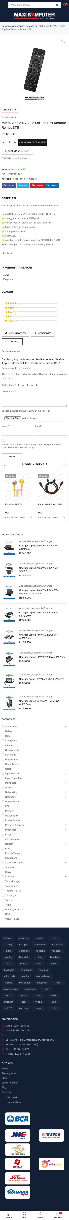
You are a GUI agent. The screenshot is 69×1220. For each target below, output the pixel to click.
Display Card (12, 750)
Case (8, 736)
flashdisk (56, 950)
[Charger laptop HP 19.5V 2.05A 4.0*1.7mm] (9, 680)
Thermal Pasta (13, 890)
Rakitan (9, 843)
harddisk (23, 957)
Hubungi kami (14, 1102)
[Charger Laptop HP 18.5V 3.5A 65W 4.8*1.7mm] (9, 636)
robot (38, 995)
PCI (7, 806)
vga (39, 1008)
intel (38, 963)
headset (54, 957)
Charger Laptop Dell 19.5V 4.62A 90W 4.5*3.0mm (39, 703)
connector (40, 944)
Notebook (10, 797)
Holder (8, 768)
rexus (23, 995)
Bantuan (6, 1092)
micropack (26, 970)
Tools (8, 904)
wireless (54, 1008)
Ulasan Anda (9, 391)
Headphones (12, 764)
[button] (63, 41)
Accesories (18, 26)
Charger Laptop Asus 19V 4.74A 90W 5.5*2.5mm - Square (38, 592)
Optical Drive (12, 801)
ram (47, 989)
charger (23, 944)
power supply (11, 989)
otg (58, 982)
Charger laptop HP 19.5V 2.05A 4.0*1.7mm (41, 679)
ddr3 (8, 950)
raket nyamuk (12, 839)
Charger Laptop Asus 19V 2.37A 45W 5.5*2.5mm (38, 570)
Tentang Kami (9, 1073)
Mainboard (10, 782)
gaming (8, 957)
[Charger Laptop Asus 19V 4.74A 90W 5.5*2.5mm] (9, 614)
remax (8, 995)
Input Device (12, 773)
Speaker (9, 867)
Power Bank (11, 815)
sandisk (54, 995)
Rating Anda (9, 385)
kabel (53, 963)
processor (30, 989)
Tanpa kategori (13, 881)
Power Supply (12, 820)
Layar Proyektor (13, 778)
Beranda (6, 26)
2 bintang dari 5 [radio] (24, 386)
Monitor (9, 787)
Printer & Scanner (14, 825)
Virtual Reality (12, 918)
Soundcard (11, 857)
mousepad (24, 982)
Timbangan (11, 895)
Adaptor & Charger (42, 541)
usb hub (23, 1008)
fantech (40, 950)
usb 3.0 (8, 1008)
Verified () (44, 333)
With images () (17, 333)
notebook (42, 982)
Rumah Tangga (13, 853)
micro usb (9, 976)
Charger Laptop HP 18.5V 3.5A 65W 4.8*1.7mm (38, 636)
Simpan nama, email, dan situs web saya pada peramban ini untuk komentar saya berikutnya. (31, 446)
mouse (8, 982)
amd (39, 938)
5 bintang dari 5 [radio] (38, 386)
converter (57, 944)
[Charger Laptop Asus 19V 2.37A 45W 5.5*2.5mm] (9, 569)
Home (5, 1068)
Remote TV (31, 26)
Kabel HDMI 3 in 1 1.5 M (50, 504)
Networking (11, 792)
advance (24, 938)
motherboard (43, 976)
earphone (24, 950)
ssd (23, 1001)
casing (8, 944)
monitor (25, 976)
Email (38, 426)
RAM (7, 848)
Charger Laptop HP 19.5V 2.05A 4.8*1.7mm (42, 657)
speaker (8, 1001)
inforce (23, 963)
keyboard (9, 970)
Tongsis (9, 900)
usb (54, 1001)
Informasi (12, 1097)
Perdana (9, 811)
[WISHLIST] (30, 517)
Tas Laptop (11, 886)
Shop (4, 1078)
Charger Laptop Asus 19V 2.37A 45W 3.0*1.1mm (38, 547)
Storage (9, 876)
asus (54, 938)
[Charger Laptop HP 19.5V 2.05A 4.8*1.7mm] (9, 659)
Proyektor (10, 834)
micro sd (43, 970)
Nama (5, 426)
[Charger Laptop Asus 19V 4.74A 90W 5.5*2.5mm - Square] (9, 592)
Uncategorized (13, 909)
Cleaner (9, 745)
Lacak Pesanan (10, 1082)
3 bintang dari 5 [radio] (28, 386)
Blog (4, 1087)
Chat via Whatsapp (18, 151)
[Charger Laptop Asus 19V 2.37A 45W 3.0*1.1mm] (9, 547)
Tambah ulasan (9, 117)
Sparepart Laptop (14, 862)
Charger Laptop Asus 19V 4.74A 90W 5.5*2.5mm (38, 614)
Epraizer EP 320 (13, 504)
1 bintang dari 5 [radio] (19, 386)
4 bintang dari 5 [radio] (33, 386)
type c (38, 1001)
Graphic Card (12, 759)
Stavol (8, 872)
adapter (8, 938)
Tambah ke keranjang (33, 142)
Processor (10, 829)
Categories (11, 740)
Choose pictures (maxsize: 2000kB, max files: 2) (26, 411)
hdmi (39, 957)
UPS (7, 914)
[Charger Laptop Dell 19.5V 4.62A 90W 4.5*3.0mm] (9, 702)
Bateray (9, 731)
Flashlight (10, 754)
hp (8, 963)
